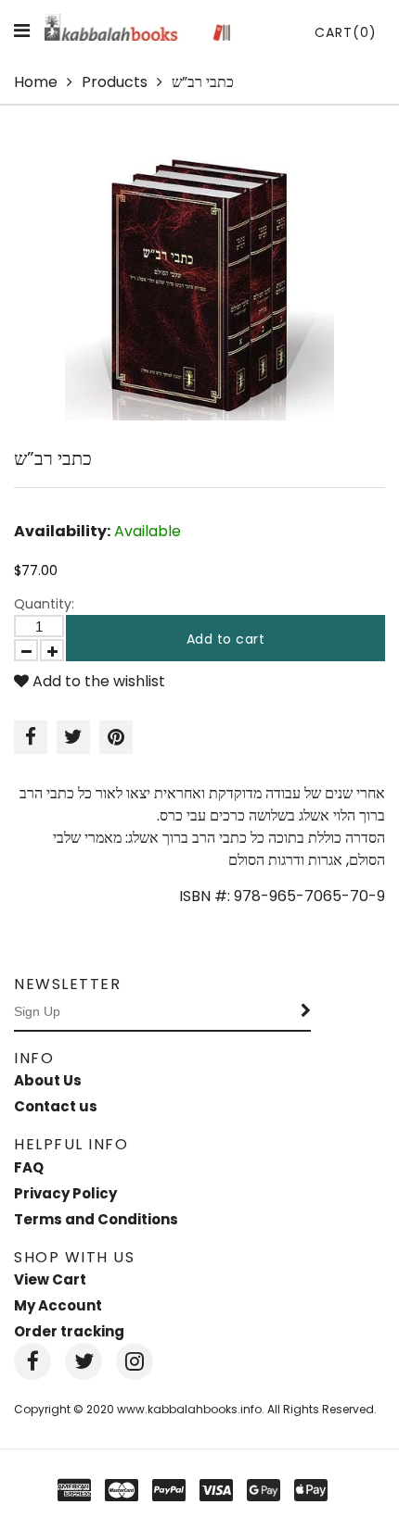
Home (36, 82)
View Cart (50, 1279)
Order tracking (69, 1331)
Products (115, 82)
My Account (58, 1305)
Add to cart (226, 639)
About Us (48, 1080)
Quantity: (44, 604)
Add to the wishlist (97, 681)
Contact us (55, 1106)
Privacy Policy (65, 1193)
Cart (346, 32)
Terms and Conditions (96, 1219)
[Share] (30, 737)
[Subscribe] (306, 1012)
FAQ (29, 1167)
